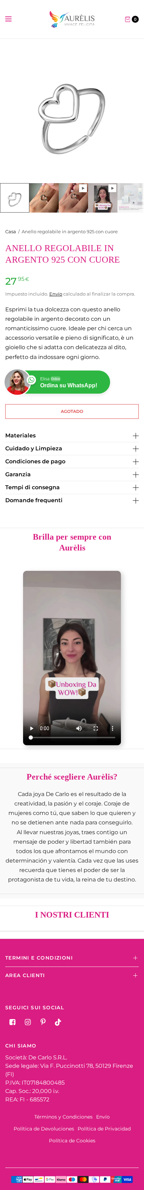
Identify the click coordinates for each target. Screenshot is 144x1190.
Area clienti (25, 975)
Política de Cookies (72, 1140)
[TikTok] (58, 1022)
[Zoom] (72, 111)
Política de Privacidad (104, 1129)
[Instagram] (28, 1022)
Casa (10, 231)
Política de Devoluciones (44, 1129)
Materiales (20, 435)
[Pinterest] (43, 1022)
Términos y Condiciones (63, 1117)
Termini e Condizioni (39, 958)
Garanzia (18, 474)
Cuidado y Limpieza (33, 448)
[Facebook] (12, 1022)
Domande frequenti (34, 500)
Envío (55, 294)
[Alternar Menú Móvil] (13, 19)
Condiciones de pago (35, 461)
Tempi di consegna (32, 487)
